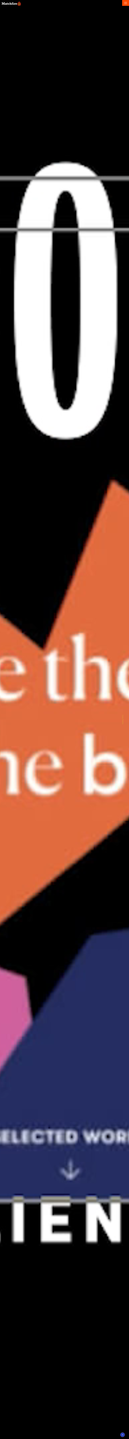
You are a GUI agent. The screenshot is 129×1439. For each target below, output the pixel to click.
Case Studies (123, 719)
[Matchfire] (28, 4)
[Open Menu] (125, 3)
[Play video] (122, 1435)
